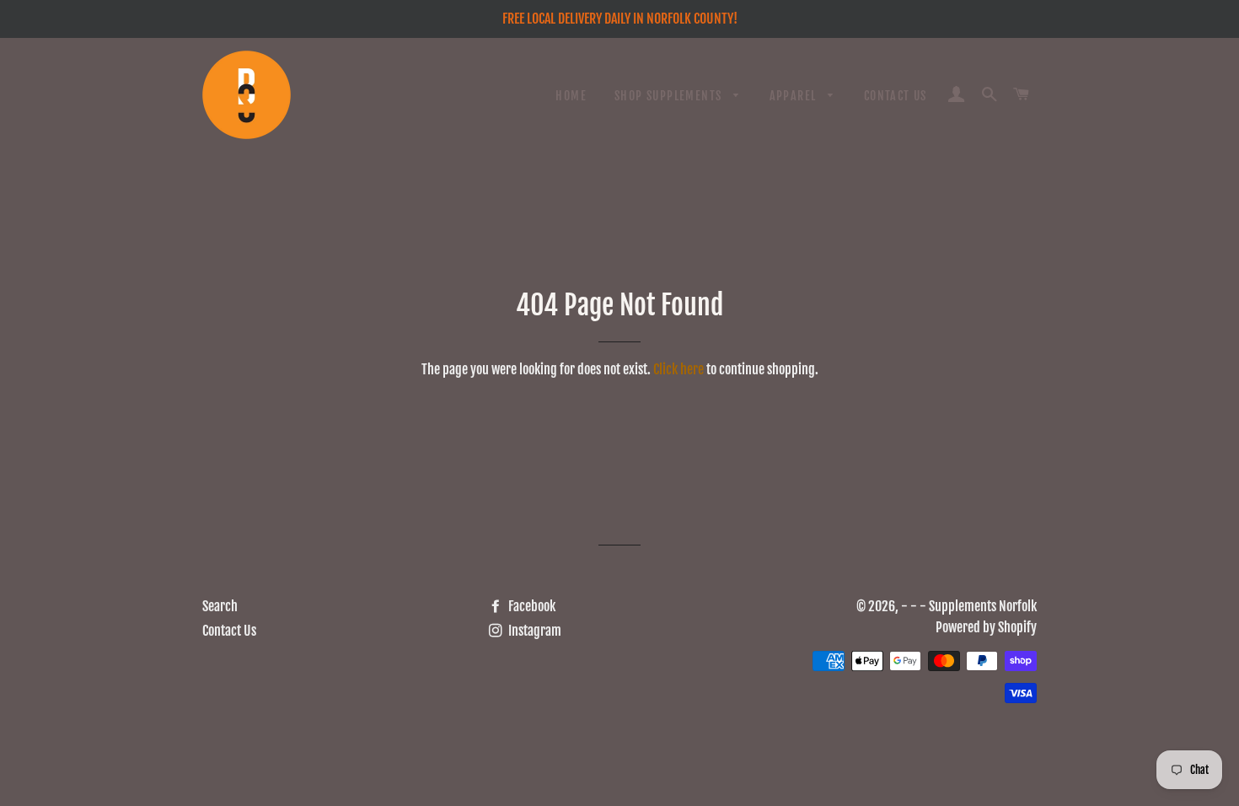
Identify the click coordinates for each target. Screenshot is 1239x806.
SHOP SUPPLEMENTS (670, 96)
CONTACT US (895, 96)
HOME (571, 96)
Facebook (530, 606)
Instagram (533, 630)
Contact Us (229, 630)
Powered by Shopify (986, 627)
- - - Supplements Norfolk (969, 606)
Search (220, 606)
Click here (678, 369)
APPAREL (795, 96)
